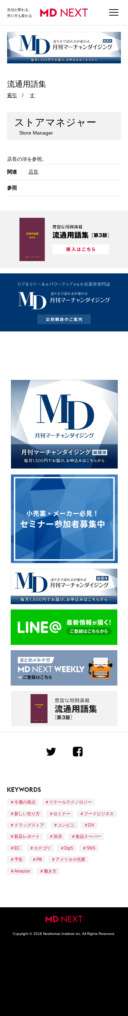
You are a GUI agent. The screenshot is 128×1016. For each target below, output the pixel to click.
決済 (57, 836)
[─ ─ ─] (114, 13)
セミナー (61, 813)
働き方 (50, 871)
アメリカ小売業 (70, 859)
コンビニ (66, 825)
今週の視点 (25, 802)
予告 (18, 859)
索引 (12, 95)
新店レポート (27, 836)
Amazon (22, 871)
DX (91, 825)
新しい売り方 (27, 813)
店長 (33, 172)
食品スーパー (88, 836)
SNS (90, 848)
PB (39, 859)
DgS (68, 848)
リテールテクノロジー (70, 802)
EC (17, 848)
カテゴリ (42, 848)
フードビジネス (99, 813)
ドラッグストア (29, 825)
